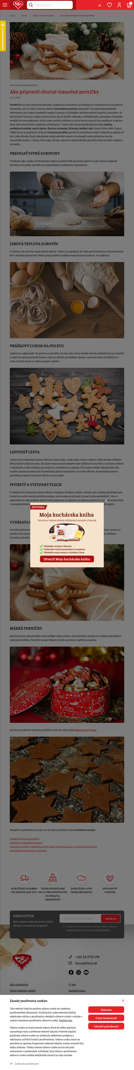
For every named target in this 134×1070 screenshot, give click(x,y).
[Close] (106, 500)
